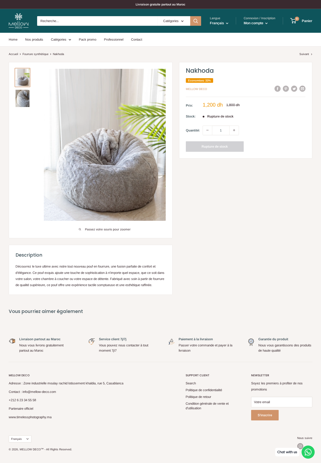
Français (16, 439)
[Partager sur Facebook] (277, 88)
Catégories (58, 39)
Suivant (304, 54)
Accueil (13, 54)
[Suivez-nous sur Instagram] (300, 446)
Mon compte (254, 23)
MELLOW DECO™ (32, 449)
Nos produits (34, 39)
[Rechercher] (195, 21)
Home (13, 39)
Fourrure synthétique (35, 54)
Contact (136, 39)
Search (191, 383)
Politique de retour (198, 397)
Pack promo (87, 39)
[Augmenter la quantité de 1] (234, 130)
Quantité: (193, 130)
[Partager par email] (302, 88)
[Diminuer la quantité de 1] (207, 130)
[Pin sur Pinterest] (286, 88)
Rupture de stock (215, 146)
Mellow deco (196, 89)
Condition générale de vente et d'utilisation (207, 406)
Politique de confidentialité (204, 390)
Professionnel (113, 39)
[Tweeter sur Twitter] (294, 88)
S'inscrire (265, 415)
